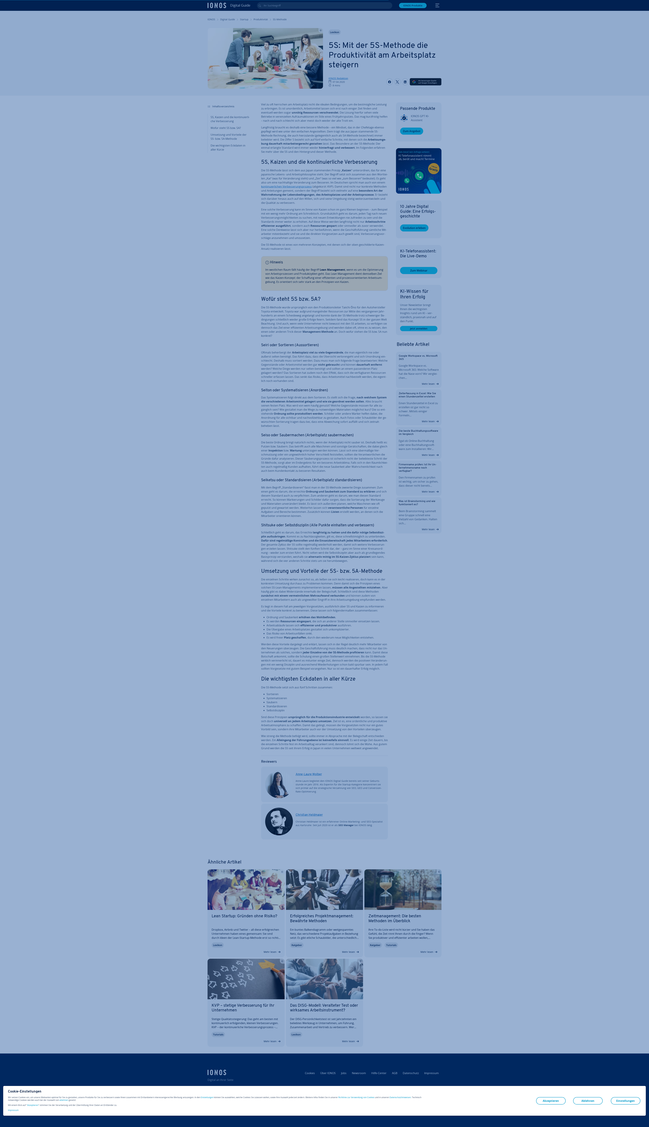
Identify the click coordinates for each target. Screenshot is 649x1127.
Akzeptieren (32, 1105)
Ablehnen (587, 1101)
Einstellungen (207, 1097)
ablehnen (63, 1100)
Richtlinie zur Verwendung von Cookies (356, 1097)
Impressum (13, 1110)
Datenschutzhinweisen (400, 1097)
